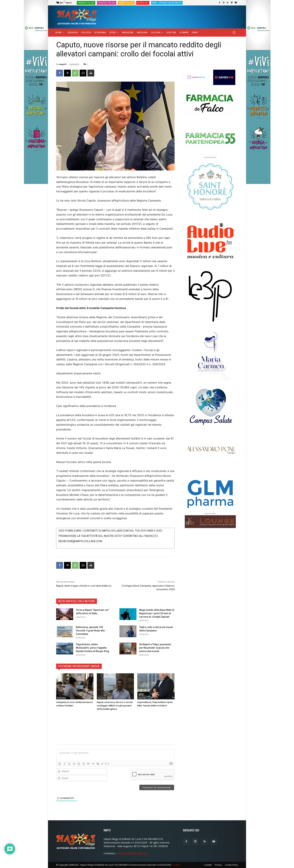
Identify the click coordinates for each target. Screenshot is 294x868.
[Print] (90, 73)
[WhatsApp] (75, 73)
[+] (107, 763)
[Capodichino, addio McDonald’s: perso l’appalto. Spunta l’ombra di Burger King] (64, 648)
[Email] (83, 73)
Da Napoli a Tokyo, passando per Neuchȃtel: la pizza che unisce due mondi (155, 648)
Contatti (208, 864)
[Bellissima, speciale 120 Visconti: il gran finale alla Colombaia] (64, 631)
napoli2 (62, 64)
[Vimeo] (232, 3)
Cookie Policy (231, 864)
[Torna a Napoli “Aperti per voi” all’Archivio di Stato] (64, 614)
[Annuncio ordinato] (78, 764)
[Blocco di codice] (93, 764)
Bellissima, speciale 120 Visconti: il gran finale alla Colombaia (90, 630)
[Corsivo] (64, 764)
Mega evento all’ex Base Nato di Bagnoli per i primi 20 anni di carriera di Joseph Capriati (156, 613)
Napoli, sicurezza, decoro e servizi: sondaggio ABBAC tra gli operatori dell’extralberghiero (115, 705)
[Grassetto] (59, 764)
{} (102, 763)
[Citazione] (88, 764)
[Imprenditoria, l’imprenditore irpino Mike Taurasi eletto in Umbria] (156, 686)
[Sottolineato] (69, 764)
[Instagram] (224, 3)
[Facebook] (219, 3)
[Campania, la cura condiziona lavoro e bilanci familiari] (74, 686)
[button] (234, 33)
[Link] (97, 764)
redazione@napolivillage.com (132, 853)
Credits (176, 864)
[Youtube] (236, 3)
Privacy (218, 864)
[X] (228, 3)
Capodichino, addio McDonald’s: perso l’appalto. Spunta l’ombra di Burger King (92, 648)
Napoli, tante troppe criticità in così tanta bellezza (83, 585)
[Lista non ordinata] (83, 764)
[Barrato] (74, 764)
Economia (61, 698)
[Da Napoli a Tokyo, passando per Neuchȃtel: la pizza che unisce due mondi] (127, 648)
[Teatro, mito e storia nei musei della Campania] (127, 631)
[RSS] (204, 841)
